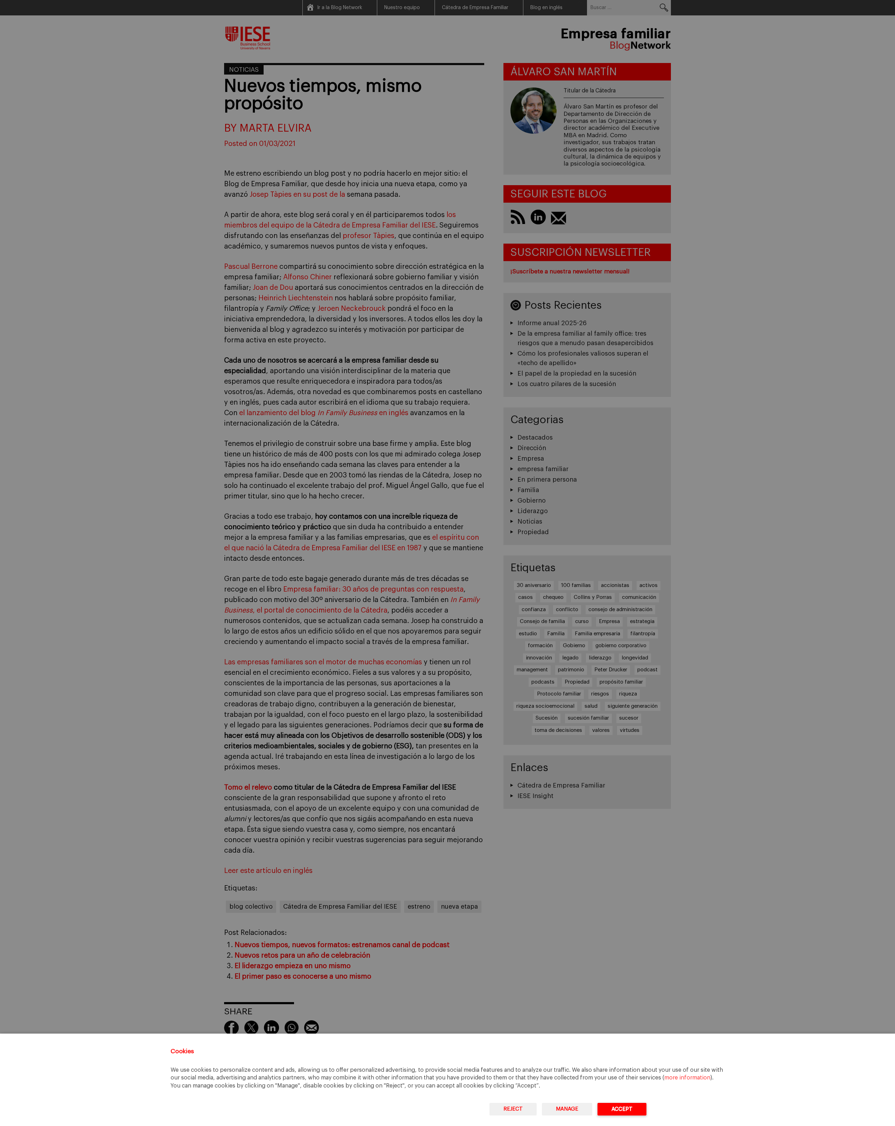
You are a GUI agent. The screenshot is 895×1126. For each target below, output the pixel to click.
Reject (513, 1109)
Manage (567, 1109)
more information (687, 1077)
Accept (621, 1109)
